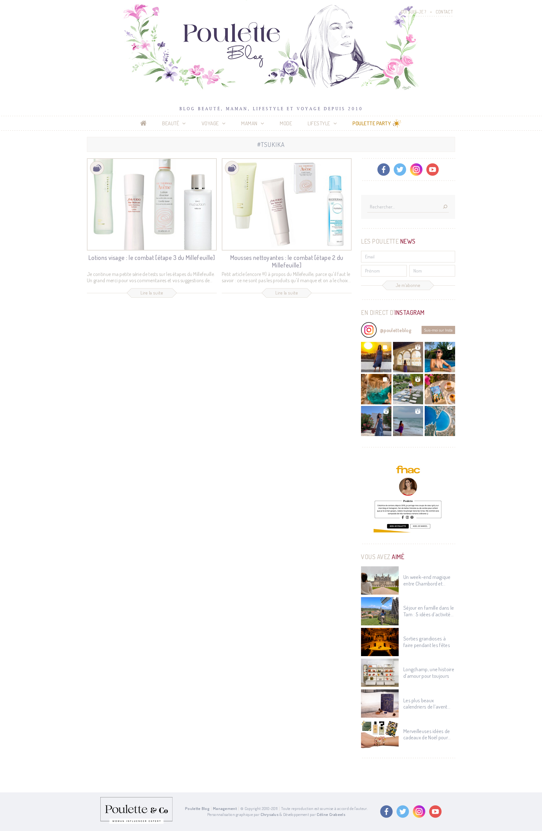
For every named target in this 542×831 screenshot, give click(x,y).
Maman (249, 123)
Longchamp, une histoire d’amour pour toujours (428, 672)
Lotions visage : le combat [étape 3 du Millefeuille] (151, 257)
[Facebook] (383, 169)
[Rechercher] (445, 207)
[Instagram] (416, 169)
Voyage (210, 123)
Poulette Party (372, 123)
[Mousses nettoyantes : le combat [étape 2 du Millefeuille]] (287, 204)
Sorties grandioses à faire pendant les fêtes (426, 641)
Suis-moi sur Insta (438, 329)
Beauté (170, 123)
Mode (286, 123)
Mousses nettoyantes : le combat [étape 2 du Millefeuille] (286, 261)
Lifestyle (319, 123)
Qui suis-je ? (413, 11)
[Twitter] (400, 169)
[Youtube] (432, 169)
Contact (444, 11)
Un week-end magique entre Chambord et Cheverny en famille (427, 580)
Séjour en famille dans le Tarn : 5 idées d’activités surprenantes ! (428, 611)
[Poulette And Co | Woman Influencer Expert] (136, 822)
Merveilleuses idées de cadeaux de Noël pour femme (426, 734)
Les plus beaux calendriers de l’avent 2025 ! (425, 703)
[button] (376, 357)
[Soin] (97, 168)
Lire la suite (152, 293)
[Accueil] (143, 123)
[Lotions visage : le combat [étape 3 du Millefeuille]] (152, 204)
